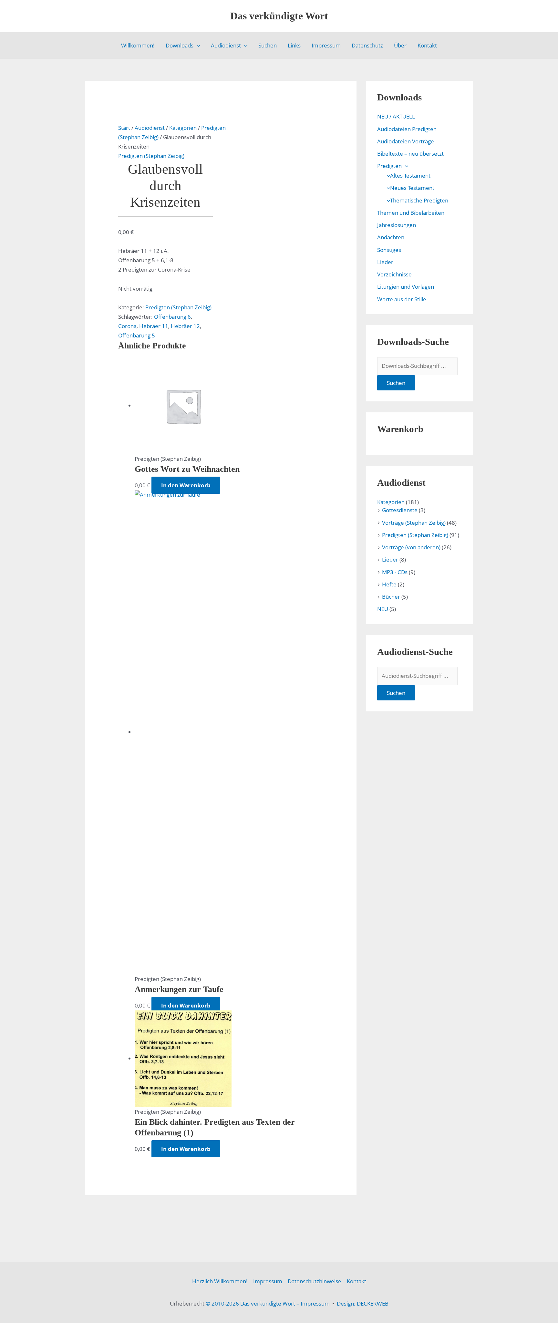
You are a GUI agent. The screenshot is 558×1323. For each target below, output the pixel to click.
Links (294, 45)
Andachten (390, 237)
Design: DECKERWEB (362, 1303)
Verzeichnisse (394, 274)
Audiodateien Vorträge (405, 141)
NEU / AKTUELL (396, 116)
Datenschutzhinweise (314, 1281)
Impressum (326, 45)
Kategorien (183, 127)
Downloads (179, 45)
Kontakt (427, 45)
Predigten (389, 166)
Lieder (385, 262)
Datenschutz (367, 45)
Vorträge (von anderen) (411, 547)
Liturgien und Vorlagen (405, 286)
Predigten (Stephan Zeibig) (151, 156)
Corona (127, 326)
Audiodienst (226, 45)
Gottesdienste (400, 510)
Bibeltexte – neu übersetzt (410, 153)
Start (124, 127)
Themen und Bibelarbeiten (410, 212)
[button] (196, 45)
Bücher (391, 596)
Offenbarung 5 (136, 335)
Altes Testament (410, 175)
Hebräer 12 (185, 326)
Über (400, 45)
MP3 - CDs (395, 572)
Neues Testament (412, 187)
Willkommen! (138, 45)
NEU (382, 609)
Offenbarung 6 (172, 316)
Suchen (267, 45)
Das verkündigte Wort (279, 16)
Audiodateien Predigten (407, 129)
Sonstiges (389, 249)
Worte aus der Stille (401, 299)
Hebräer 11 (153, 326)
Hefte (389, 584)
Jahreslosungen (396, 225)
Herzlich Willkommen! (220, 1281)
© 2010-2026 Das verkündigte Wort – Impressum (268, 1303)
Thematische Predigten (419, 200)
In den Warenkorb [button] (186, 485)
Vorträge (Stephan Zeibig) (414, 522)
